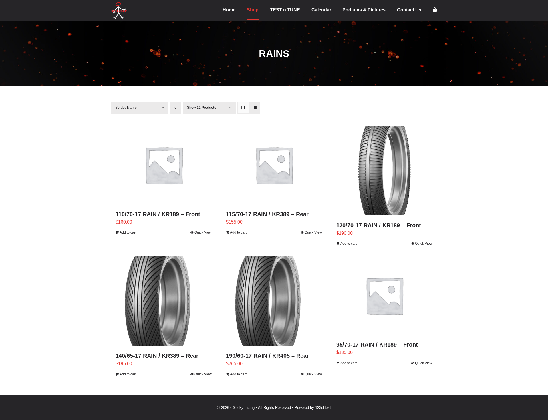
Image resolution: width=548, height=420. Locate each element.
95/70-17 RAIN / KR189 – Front (377, 344)
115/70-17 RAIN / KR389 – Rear (267, 214)
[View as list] (254, 107)
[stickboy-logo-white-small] (119, 4)
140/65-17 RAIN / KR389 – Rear (157, 356)
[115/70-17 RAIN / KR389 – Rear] (274, 165)
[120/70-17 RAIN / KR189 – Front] (384, 170)
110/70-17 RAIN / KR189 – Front (158, 214)
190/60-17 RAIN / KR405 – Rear (267, 356)
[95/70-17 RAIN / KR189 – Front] (384, 295)
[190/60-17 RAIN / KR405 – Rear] (274, 301)
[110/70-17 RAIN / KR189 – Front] (163, 165)
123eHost (323, 407)
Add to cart (128, 232)
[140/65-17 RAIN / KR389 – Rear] (163, 301)
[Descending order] (175, 108)
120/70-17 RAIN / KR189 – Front (378, 225)
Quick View (203, 232)
